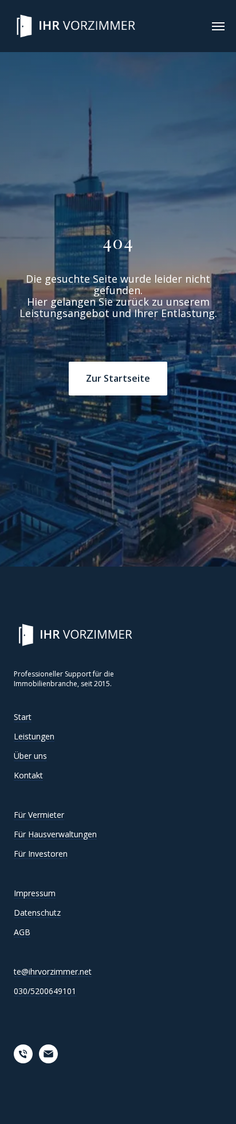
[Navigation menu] (218, 26)
